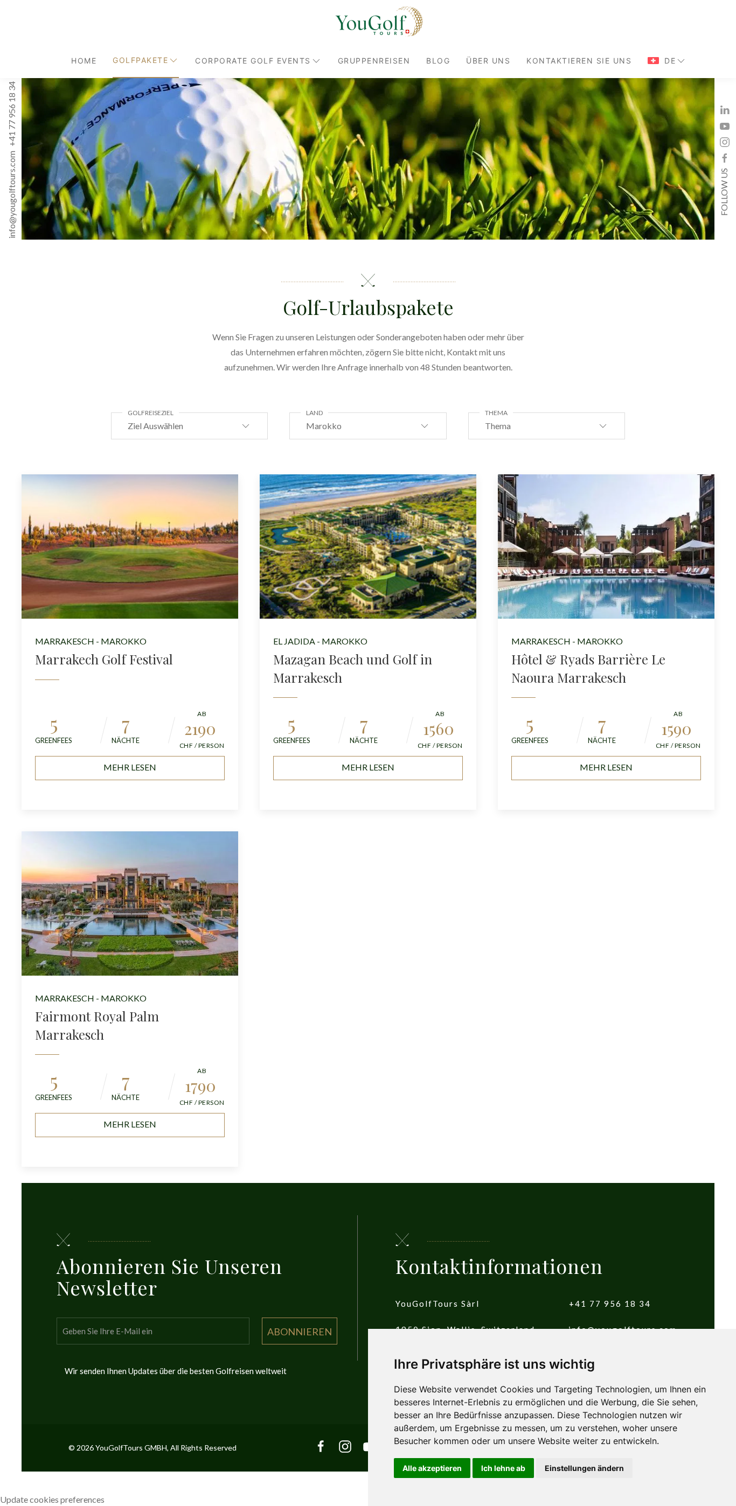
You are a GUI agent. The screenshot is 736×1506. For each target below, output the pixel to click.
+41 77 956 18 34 (11, 114)
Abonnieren (299, 1331)
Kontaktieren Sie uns (578, 60)
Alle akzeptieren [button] (432, 1468)
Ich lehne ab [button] (503, 1468)
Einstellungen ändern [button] (584, 1468)
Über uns (488, 60)
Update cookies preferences (52, 1499)
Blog (438, 60)
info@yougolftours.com (11, 195)
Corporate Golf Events (253, 60)
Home (83, 60)
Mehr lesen (129, 767)
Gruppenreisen (374, 60)
